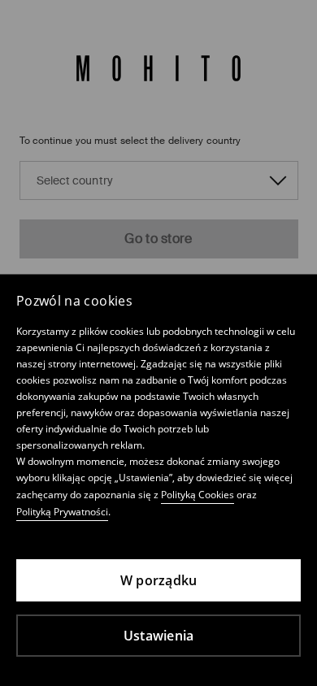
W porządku (159, 580)
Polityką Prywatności (62, 512)
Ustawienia (159, 636)
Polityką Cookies (197, 494)
